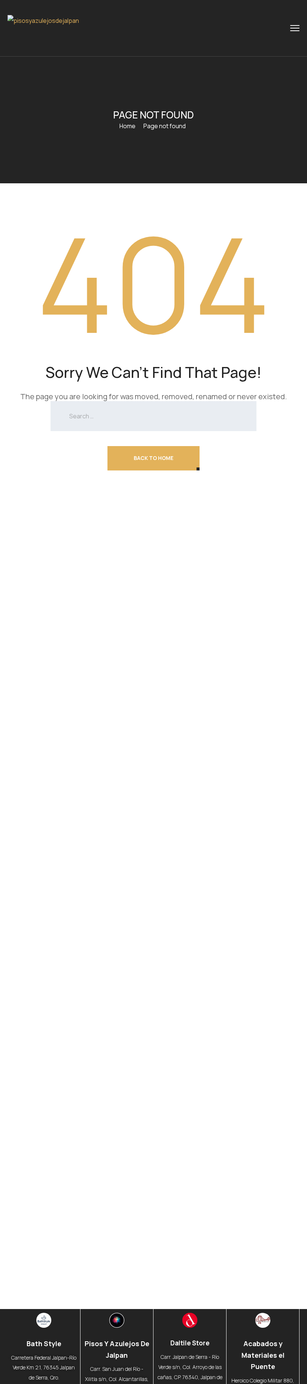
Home (127, 126)
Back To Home (153, 457)
